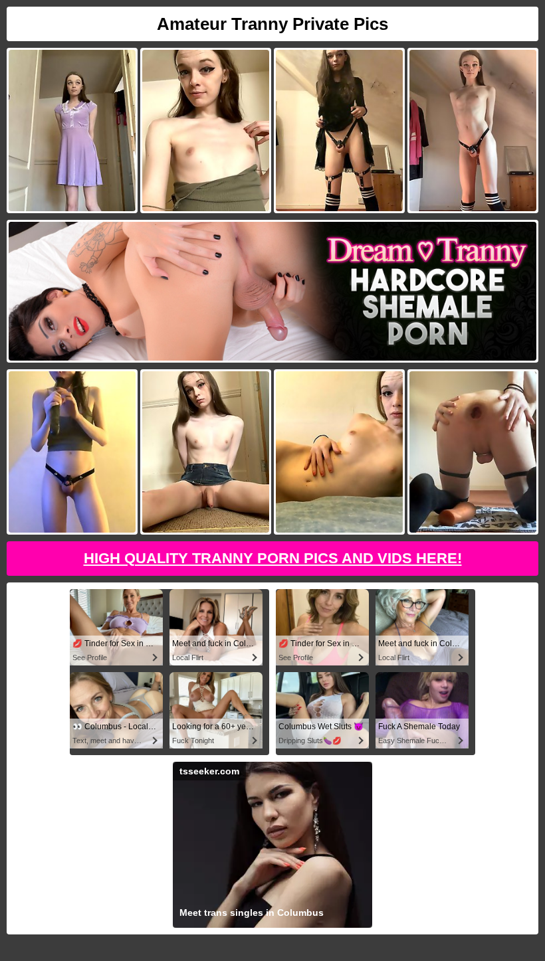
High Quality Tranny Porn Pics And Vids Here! (273, 558)
